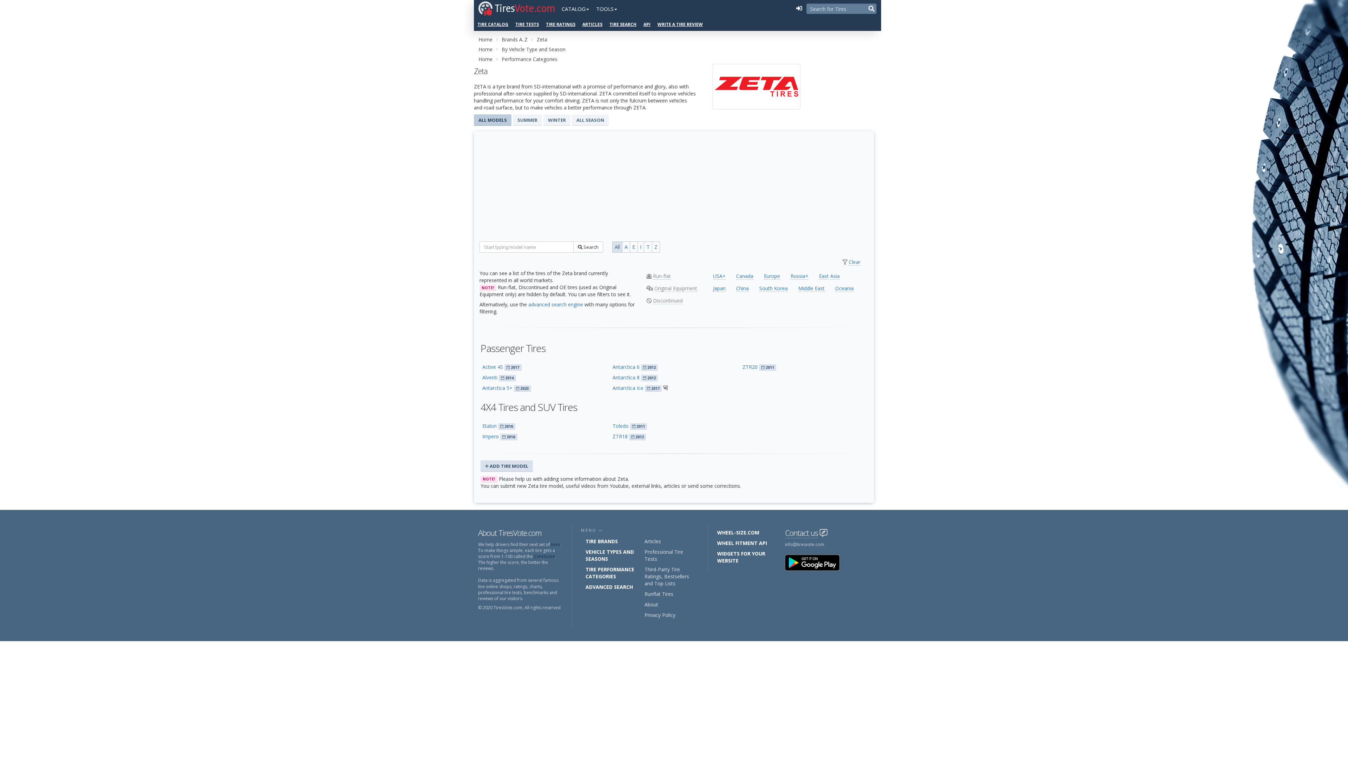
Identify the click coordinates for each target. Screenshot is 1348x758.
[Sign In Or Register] (799, 9)
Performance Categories (529, 59)
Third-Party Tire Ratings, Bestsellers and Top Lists (667, 576)
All (617, 246)
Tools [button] (605, 8)
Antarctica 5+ (497, 388)
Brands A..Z (515, 39)
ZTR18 (620, 436)
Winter (557, 120)
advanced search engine (555, 304)
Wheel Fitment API (742, 543)
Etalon (489, 426)
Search (590, 247)
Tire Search (622, 24)
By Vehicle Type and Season (534, 49)
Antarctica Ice (628, 388)
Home (485, 39)
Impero (490, 436)
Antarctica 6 (626, 367)
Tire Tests (527, 24)
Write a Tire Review (680, 24)
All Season (590, 120)
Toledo (621, 426)
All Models (492, 120)
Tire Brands (602, 541)
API (646, 24)
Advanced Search (609, 587)
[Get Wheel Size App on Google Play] (816, 562)
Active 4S (492, 367)
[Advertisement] (674, 189)
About (651, 604)
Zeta (542, 39)
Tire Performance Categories (610, 573)
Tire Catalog (492, 24)
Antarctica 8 (626, 377)
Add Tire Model (508, 466)
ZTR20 (750, 367)
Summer (527, 120)
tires (555, 544)
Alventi (489, 377)
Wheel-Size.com (738, 532)
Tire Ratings (560, 24)
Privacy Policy (660, 615)
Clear (854, 262)
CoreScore (544, 556)
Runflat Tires (659, 594)
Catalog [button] (574, 8)
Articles (592, 24)
